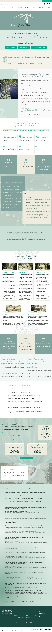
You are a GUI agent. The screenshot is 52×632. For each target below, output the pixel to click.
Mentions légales (29, 617)
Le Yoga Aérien (16, 613)
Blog (14, 620)
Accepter (47, 629)
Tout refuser (42, 629)
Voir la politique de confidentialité (17, 630)
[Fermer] (50, 629)
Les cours (15, 615)
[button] (20, 7)
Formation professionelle (17, 617)
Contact (15, 622)
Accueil (15, 611)
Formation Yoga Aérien (30, 612)
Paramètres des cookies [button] (34, 629)
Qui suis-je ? (16, 619)
